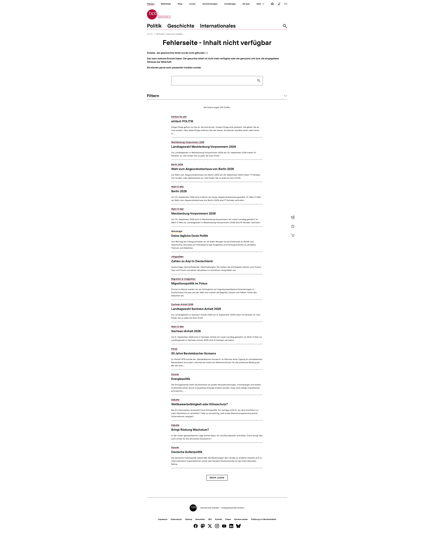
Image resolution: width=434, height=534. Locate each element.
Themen (150, 34)
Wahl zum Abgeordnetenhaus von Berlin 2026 (202, 169)
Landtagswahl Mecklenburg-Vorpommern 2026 (203, 146)
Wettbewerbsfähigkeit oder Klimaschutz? (199, 404)
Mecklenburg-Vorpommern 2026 (193, 213)
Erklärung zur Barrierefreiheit (263, 519)
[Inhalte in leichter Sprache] (272, 4)
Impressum (162, 519)
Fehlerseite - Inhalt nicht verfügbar (169, 34)
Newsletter (200, 519)
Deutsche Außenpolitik (186, 452)
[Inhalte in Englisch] (285, 4)
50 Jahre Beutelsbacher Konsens (193, 353)
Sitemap (188, 519)
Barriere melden (241, 519)
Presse (228, 519)
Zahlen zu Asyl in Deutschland (192, 261)
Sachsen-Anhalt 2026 (186, 331)
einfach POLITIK (182, 121)
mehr (260, 4)
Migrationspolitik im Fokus (189, 283)
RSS (210, 519)
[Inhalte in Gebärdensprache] (279, 4)
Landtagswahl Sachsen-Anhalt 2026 (196, 309)
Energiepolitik (180, 379)
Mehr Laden (217, 477)
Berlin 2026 (179, 191)
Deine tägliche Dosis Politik (189, 235)
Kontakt (218, 519)
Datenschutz (176, 519)
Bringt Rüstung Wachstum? (190, 429)
